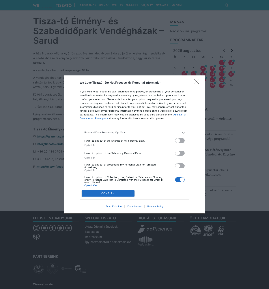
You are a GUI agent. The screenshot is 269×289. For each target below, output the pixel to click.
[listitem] (134, 132)
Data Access (134, 206)
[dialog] (134, 144)
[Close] (197, 82)
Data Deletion (114, 206)
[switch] (180, 140)
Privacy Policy (155, 206)
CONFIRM (108, 193)
